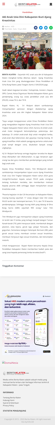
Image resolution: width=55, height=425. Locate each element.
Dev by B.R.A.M (27, 422)
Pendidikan (27, 12)
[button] (3, 4)
